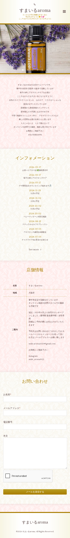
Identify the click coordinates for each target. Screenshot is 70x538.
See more (34, 249)
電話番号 (7, 422)
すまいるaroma (35, 10)
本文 (5, 436)
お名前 (7, 394)
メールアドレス (11, 408)
